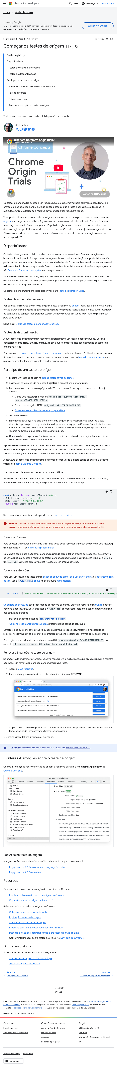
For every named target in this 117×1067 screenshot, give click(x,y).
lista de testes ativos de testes (58, 378)
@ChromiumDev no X (89, 1028)
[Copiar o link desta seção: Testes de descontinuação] (41, 332)
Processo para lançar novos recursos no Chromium (36, 927)
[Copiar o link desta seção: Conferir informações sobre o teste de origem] (78, 758)
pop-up (74, 576)
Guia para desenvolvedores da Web (28, 912)
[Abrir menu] (4, 3)
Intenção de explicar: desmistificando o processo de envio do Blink (44, 932)
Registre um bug (10, 1028)
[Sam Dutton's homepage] (33, 130)
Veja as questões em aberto (15, 1032)
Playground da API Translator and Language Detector (37, 867)
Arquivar (45, 1037)
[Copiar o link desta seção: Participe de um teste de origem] (56, 370)
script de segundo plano (56, 576)
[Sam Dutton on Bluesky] (29, 130)
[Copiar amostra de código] (111, 491)
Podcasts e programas (51, 1041)
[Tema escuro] (106, 491)
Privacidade (28, 1053)
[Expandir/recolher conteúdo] (23, 56)
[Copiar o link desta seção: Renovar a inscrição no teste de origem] (58, 653)
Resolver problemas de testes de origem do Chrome (36, 895)
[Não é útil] (111, 39)
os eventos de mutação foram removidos (39, 353)
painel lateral (85, 576)
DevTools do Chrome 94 (73, 938)
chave (29, 580)
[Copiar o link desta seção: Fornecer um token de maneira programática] (66, 472)
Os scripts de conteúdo (15, 604)
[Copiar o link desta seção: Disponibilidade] (30, 246)
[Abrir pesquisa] (70, 3)
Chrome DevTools (12, 770)
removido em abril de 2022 (78, 747)
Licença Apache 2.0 (80, 1004)
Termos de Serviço (11, 1053)
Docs (6, 12)
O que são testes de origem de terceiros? (37, 324)
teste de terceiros (63, 515)
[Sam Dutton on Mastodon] (25, 130)
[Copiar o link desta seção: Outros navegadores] (34, 946)
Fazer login (108, 3)
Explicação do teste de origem (25, 917)
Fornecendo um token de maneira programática (40, 410)
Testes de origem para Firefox (24, 963)
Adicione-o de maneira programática (28, 624)
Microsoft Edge (76, 291)
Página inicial (9, 39)
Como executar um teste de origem (27, 922)
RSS (81, 1041)
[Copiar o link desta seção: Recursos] (21, 881)
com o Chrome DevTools (28, 463)
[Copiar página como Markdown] (76, 46)
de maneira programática (41, 547)
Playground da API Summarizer (25, 872)
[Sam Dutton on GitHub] (21, 130)
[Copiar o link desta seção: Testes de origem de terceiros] (46, 299)
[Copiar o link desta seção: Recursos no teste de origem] (45, 855)
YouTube (83, 1032)
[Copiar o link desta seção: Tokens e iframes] (29, 537)
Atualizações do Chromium (53, 1028)
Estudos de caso (48, 1032)
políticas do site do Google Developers (30, 1008)
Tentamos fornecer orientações (24, 270)
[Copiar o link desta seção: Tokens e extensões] (32, 570)
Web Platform (24, 12)
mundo (98, 604)
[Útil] (107, 39)
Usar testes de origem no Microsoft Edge (30, 958)
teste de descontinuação (91, 357)
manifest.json (64, 580)
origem (7, 221)
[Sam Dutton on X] (17, 130)
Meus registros (25, 669)
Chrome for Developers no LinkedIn (95, 1037)
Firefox (62, 291)
